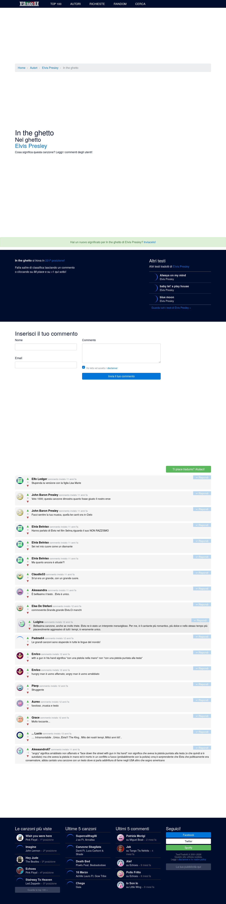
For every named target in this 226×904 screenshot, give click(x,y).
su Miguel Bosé (141, 837)
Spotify (188, 847)
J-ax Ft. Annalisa (86, 837)
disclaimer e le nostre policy (192, 859)
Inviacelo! (150, 242)
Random (120, 4)
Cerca (140, 4)
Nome (19, 340)
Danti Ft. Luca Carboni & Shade (89, 850)
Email (18, 358)
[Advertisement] (113, 36)
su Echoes (138, 863)
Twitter (188, 841)
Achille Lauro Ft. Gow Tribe (91, 874)
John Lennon (41, 848)
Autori (75, 4)
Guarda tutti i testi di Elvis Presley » (171, 307)
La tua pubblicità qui (188, 867)
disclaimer (112, 368)
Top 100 (55, 4)
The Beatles (40, 859)
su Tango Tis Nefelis (139, 850)
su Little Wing (140, 885)
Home (21, 68)
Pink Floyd (40, 837)
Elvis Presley (50, 68)
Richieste (97, 4)
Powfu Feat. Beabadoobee (91, 863)
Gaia (80, 885)
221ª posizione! (55, 260)
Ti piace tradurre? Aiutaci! (189, 469)
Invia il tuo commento (121, 376)
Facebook (188, 835)
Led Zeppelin (41, 881)
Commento (89, 340)
